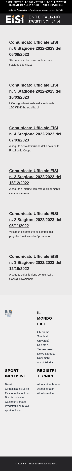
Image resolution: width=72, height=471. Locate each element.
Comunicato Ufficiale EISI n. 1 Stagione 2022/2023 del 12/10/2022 (35, 262)
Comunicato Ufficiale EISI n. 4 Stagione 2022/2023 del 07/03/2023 (35, 134)
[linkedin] (13, 431)
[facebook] (7, 424)
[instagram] (19, 424)
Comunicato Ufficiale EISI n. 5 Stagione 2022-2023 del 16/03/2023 (35, 91)
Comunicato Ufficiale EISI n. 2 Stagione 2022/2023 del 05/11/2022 (35, 219)
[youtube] (13, 424)
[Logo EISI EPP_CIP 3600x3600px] (8, 311)
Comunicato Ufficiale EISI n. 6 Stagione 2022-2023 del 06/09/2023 (35, 48)
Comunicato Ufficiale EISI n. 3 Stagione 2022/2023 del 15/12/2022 (35, 176)
